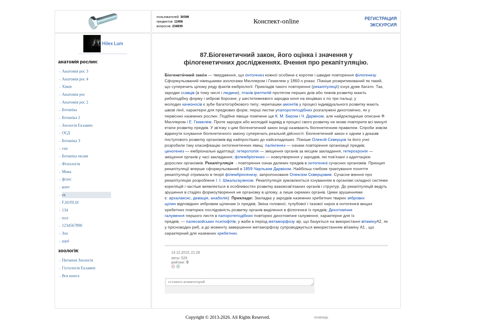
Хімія (66, 86)
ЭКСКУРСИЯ (383, 24)
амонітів (290, 104)
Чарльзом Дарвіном (272, 169)
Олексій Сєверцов (329, 139)
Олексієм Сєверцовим (311, 174)
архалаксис (180, 198)
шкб (65, 241)
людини (230, 93)
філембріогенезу (241, 174)
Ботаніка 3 (71, 141)
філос (66, 179)
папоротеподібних (294, 110)
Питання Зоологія (77, 260)
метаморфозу (282, 221)
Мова (66, 172)
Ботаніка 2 (71, 117)
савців (188, 93)
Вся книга (70, 276)
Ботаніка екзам (75, 156)
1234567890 (72, 225)
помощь (321, 317)
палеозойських (200, 221)
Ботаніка (69, 110)
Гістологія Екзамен (78, 268)
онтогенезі (318, 163)
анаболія (219, 198)
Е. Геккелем (200, 122)
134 (65, 210)
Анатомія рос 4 (75, 79)
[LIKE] (178, 266)
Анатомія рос (73, 94)
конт (66, 187)
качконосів (192, 104)
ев (64, 195)
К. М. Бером (286, 116)
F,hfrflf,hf (70, 202)
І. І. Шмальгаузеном (234, 180)
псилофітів (225, 221)
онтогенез (254, 75)
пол (65, 218)
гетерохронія (355, 151)
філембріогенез (249, 157)
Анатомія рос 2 (75, 102)
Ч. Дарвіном (312, 116)
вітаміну (368, 221)
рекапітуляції (325, 86)
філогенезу (365, 75)
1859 (248, 169)
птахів (247, 93)
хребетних (227, 233)
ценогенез (174, 151)
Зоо (65, 233)
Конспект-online (276, 21)
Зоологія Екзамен (77, 125)
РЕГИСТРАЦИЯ (381, 18)
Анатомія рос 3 (75, 71)
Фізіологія (71, 164)
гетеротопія (248, 151)
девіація (200, 198)
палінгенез (275, 145)
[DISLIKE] (173, 266)
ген (65, 148)
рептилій (263, 93)
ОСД (66, 133)
